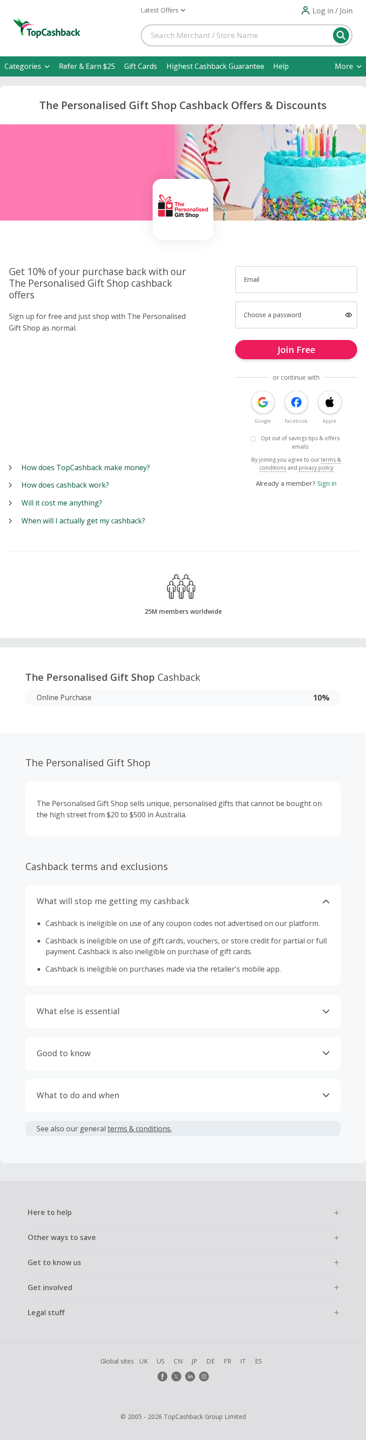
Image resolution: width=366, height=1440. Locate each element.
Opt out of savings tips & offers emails (300, 442)
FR (227, 1361)
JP (194, 1361)
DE (210, 1361)
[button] (163, 10)
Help (281, 66)
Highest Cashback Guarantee (215, 66)
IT (243, 1361)
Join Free (296, 350)
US (161, 1361)
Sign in (327, 483)
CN (178, 1361)
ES (258, 1361)
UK (143, 1361)
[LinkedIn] (190, 1376)
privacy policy (316, 468)
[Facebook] (162, 1376)
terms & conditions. (140, 1129)
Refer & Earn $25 (87, 66)
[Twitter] (176, 1376)
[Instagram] (204, 1376)
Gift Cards (140, 66)
